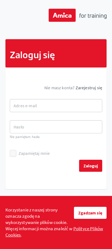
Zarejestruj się (89, 87)
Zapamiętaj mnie (34, 153)
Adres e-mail (25, 105)
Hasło (19, 127)
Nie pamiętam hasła (25, 136)
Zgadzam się (90, 213)
